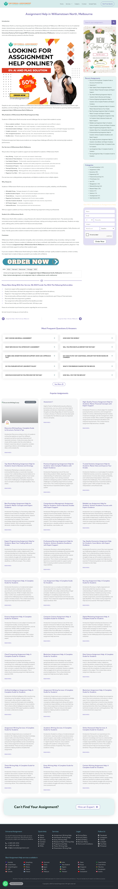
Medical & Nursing (94, 186)
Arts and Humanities (95, 167)
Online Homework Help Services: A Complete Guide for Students (95, 729)
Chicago (29, 269)
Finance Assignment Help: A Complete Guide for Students (18, 617)
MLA (8, 269)
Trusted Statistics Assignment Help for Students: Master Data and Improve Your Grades (97, 466)
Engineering (93, 174)
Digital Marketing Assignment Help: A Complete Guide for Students (96, 617)
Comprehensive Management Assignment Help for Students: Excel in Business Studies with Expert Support (102, 118)
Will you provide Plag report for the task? (79, 347)
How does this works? (71, 338)
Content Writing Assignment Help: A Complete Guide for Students (96, 766)
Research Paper (94, 188)
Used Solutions (93, 198)
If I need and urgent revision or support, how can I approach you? (28, 356)
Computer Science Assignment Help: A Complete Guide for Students (57, 617)
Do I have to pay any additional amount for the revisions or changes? (85, 356)
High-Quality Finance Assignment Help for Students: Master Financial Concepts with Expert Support (102, 90)
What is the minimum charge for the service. (79, 366)
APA (4, 269)
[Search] (113, 22)
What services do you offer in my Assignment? (22, 347)
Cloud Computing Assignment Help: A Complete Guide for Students (18, 655)
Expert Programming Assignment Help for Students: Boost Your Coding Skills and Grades (19, 543)
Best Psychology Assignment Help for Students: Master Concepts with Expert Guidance (18, 505)
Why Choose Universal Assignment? (18, 338)
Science (92, 191)
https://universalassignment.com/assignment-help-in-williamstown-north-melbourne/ (30, 275)
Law (91, 181)
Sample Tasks (92, 4)
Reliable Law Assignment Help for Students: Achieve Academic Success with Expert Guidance (97, 505)
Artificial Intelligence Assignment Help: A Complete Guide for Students (19, 691)
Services (68, 4)
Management (93, 184)
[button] (106, 4)
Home (61, 4)
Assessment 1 (93, 85)
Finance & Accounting (95, 176)
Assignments (93, 169)
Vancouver (22, 269)
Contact (84, 4)
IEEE (35, 269)
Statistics (92, 193)
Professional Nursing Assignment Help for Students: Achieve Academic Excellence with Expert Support (101, 135)
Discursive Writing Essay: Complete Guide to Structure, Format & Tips (19, 429)
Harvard (14, 269)
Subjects (77, 4)
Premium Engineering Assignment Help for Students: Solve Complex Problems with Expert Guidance (102, 102)
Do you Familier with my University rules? (20, 366)
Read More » (8, 452)
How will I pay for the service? (74, 375)
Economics (92, 172)
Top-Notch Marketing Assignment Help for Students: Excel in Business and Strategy (20, 465)
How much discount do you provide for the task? (23, 375)
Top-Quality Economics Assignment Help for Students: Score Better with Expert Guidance (97, 543)
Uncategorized (93, 195)
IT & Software (93, 179)
